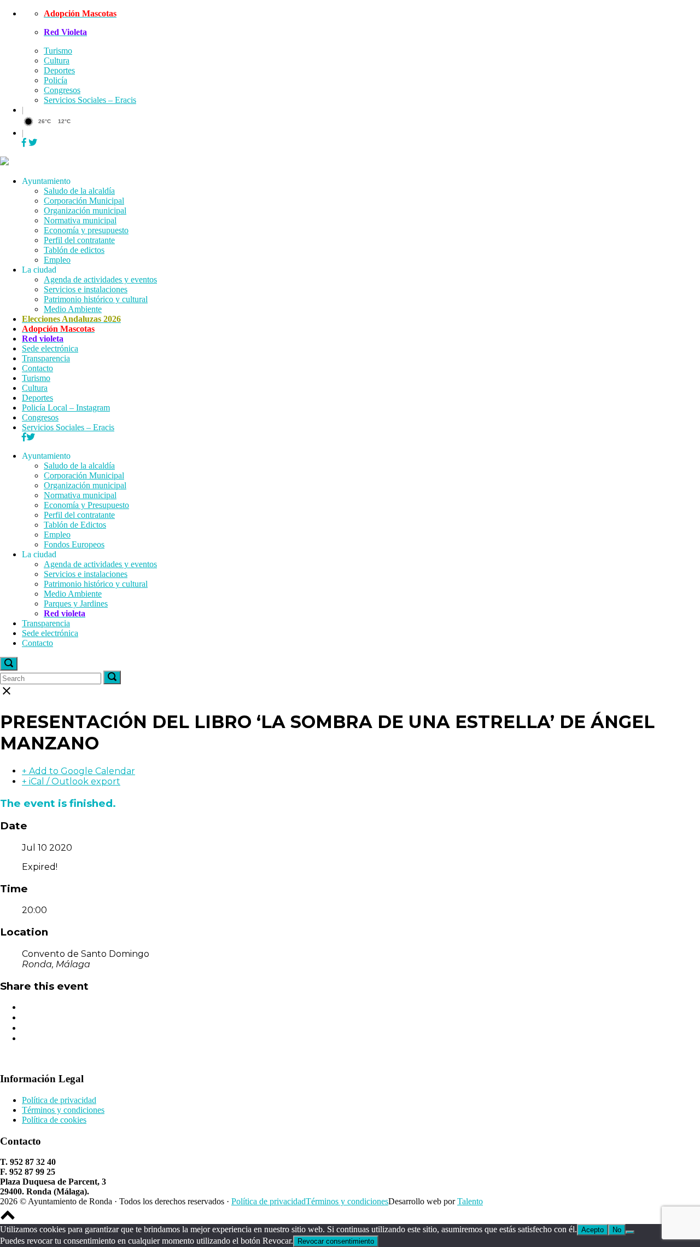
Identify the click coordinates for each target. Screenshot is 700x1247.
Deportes (59, 70)
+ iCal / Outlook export (71, 781)
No (616, 1230)
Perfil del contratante (79, 240)
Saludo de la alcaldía (79, 190)
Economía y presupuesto (86, 230)
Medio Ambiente (73, 309)
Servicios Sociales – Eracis (90, 100)
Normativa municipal (80, 220)
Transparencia (46, 358)
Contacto (37, 368)
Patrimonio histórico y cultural (96, 299)
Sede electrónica (50, 348)
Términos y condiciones (63, 1110)
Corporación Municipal (84, 200)
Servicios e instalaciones (85, 289)
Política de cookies (54, 1119)
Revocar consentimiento (336, 1241)
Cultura (56, 60)
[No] (630, 1232)
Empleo (57, 259)
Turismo (58, 50)
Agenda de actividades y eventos (100, 279)
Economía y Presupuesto (86, 505)
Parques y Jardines (76, 603)
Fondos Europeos (74, 544)
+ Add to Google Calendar (78, 771)
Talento (470, 1201)
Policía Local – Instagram (66, 407)
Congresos (62, 90)
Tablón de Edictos (75, 524)
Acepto (592, 1230)
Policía (55, 80)
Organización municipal (85, 210)
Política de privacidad (59, 1100)
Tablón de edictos (74, 250)
